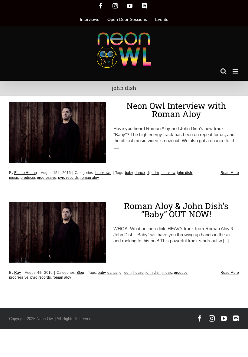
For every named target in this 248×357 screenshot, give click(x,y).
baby (129, 173)
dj (148, 173)
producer (28, 177)
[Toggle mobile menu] (236, 71)
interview (168, 173)
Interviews (103, 173)
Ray (17, 272)
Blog (80, 272)
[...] (116, 146)
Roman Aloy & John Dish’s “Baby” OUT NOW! (176, 210)
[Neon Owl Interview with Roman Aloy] (57, 132)
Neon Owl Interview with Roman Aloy (176, 110)
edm (155, 173)
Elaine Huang (25, 173)
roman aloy (89, 177)
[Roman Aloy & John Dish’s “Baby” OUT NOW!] (57, 232)
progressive (46, 177)
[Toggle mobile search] (223, 71)
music (14, 177)
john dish (184, 173)
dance (140, 173)
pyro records (68, 177)
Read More (229, 173)
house (138, 272)
